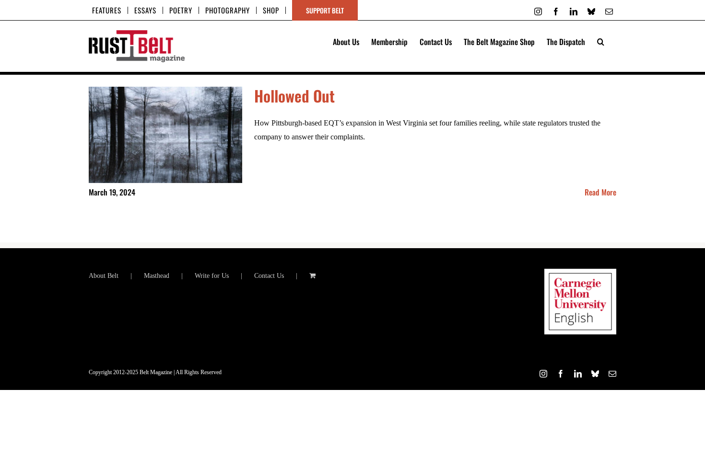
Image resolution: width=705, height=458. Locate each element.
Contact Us (269, 275)
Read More (600, 192)
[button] (600, 41)
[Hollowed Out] (165, 135)
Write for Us (212, 275)
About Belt (103, 275)
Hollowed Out (294, 95)
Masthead (156, 275)
